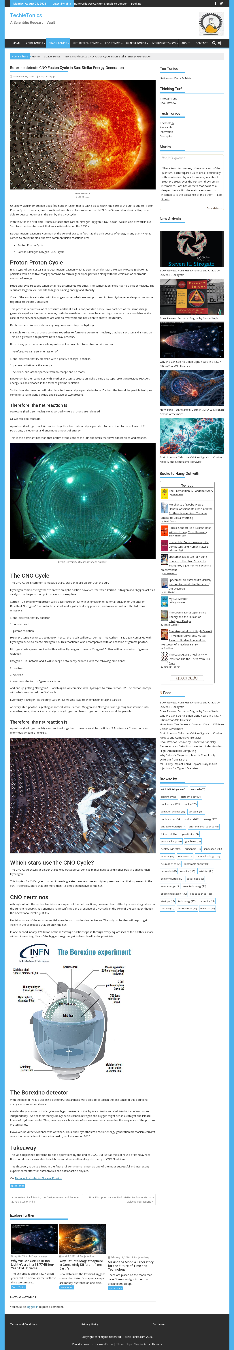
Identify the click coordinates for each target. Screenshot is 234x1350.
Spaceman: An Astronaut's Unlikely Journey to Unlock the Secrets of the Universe (190, 584)
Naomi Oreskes (169, 521)
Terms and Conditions (24, 1324)
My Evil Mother (178, 598)
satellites (206, 871)
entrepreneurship (173, 826)
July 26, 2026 (20, 1256)
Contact (202, 43)
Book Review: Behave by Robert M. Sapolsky (188, 742)
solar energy (170, 886)
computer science (173, 811)
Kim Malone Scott (178, 535)
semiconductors (172, 878)
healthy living (171, 848)
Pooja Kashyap (47, 76)
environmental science (203, 826)
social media (195, 878)
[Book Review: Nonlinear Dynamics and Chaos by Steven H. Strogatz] (192, 249)
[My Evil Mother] (164, 606)
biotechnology (191, 796)
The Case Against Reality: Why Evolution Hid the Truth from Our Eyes (189, 659)
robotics (187, 871)
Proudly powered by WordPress (92, 1344)
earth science (170, 819)
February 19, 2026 (119, 1257)
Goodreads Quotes (214, 208)
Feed (167, 693)
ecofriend (191, 819)
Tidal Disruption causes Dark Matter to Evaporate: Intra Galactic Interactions (121, 1199)
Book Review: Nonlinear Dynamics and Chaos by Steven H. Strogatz (105, 3)
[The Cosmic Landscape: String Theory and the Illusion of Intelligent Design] (164, 620)
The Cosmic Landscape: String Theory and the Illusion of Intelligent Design (187, 617)
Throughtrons (168, 98)
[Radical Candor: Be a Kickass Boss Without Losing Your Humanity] (164, 535)
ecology (210, 819)
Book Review (168, 103)
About (185, 43)
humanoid (193, 848)
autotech (198, 789)
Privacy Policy (90, 1324)
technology (187, 901)
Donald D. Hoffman (171, 667)
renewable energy (196, 863)
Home (16, 43)
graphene (193, 841)
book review (170, 804)
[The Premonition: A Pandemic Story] (164, 498)
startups (168, 901)
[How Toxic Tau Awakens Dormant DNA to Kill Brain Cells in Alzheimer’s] (192, 388)
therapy (167, 908)
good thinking (171, 841)
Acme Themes (153, 1344)
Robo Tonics (34, 43)
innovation (213, 848)
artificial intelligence (174, 789)
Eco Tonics (112, 43)
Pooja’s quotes (173, 157)
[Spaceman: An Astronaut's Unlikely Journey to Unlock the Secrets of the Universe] (164, 587)
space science (201, 893)
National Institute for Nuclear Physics (38, 1178)
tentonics (207, 901)
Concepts (166, 136)
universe (207, 908)
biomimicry (169, 796)
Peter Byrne (168, 648)
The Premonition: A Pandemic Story (191, 491)
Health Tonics (136, 43)
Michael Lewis (177, 494)
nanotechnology (208, 856)
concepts (196, 811)
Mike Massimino (170, 573)
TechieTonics (26, 15)
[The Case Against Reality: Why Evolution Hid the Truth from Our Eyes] (164, 662)
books (190, 804)
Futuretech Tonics (86, 43)
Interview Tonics (164, 43)
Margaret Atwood (178, 602)
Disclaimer (159, 1324)
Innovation (166, 132)
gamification (190, 834)
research (169, 871)
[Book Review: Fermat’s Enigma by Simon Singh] (192, 297)
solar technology (194, 886)
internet (167, 856)
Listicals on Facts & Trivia (175, 78)
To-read (187, 485)
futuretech (169, 834)
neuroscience (170, 863)
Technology (167, 123)
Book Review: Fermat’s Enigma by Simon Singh (189, 318)
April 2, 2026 (68, 1256)
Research (166, 127)
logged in (32, 1307)
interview (185, 856)
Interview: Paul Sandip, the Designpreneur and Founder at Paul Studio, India (45, 1199)
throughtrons (187, 908)
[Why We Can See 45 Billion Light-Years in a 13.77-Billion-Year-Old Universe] (192, 341)
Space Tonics (58, 43)
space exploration (174, 893)
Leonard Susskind (171, 625)
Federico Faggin (177, 550)
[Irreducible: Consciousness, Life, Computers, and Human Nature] (164, 549)
